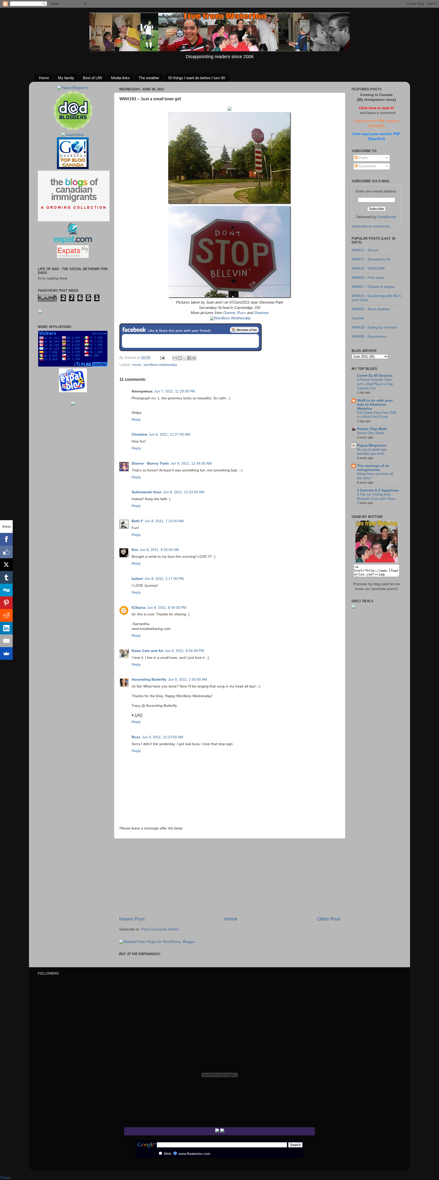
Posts (363, 158)
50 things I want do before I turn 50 (196, 78)
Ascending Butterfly (149, 679)
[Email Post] (162, 357)
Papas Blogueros (372, 445)
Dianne (229, 313)
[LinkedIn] (6, 628)
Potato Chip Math (372, 429)
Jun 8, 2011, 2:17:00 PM (164, 579)
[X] (6, 564)
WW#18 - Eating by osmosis (374, 327)
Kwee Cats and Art (147, 651)
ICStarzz (139, 608)
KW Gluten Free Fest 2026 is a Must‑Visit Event (376, 415)
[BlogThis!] (179, 357)
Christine (139, 434)
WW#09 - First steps (368, 278)
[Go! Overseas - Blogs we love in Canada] (73, 168)
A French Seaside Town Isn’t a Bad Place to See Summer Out (375, 384)
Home (44, 78)
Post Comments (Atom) (160, 929)
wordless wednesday (160, 365)
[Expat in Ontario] (72, 242)
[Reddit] (6, 615)
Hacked (358, 318)
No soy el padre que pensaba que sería (371, 452)
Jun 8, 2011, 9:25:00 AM (159, 550)
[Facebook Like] (6, 552)
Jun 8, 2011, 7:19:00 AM (164, 521)
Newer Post (132, 919)
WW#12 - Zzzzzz (365, 250)
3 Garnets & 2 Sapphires (378, 490)
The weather (149, 78)
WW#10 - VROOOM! (368, 268)
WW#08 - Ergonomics (369, 336)
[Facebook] (6, 539)
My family (66, 78)
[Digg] (6, 590)
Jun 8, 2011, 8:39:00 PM (166, 608)
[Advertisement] (230, 877)
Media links (120, 78)
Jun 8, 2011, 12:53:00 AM (183, 492)
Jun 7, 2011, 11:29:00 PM (174, 391)
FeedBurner (387, 217)
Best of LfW (92, 78)
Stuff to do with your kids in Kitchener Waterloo (375, 405)
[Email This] (174, 357)
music (137, 365)
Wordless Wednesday (232, 318)
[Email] (6, 640)
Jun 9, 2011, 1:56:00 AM (187, 679)
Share (5, 1177)
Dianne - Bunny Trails (150, 463)
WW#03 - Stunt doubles (371, 309)
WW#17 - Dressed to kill (371, 259)
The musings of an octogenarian (373, 468)
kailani (137, 579)
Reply (136, 419)
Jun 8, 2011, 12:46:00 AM (191, 463)
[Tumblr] (6, 577)
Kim (135, 550)
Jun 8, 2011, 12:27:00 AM (169, 434)
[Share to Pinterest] (194, 357)
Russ (241, 313)
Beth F (137, 521)
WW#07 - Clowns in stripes (373, 287)
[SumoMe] (6, 653)
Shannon (261, 313)
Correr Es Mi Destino (375, 376)
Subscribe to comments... (372, 226)
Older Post (328, 919)
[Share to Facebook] (189, 357)
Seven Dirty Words (371, 433)
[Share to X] (184, 357)
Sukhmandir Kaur (147, 492)
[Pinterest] (6, 602)
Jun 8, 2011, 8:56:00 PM (184, 651)
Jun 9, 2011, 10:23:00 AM (162, 737)
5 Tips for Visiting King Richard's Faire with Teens (376, 497)
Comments (367, 166)
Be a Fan (244, 330)
